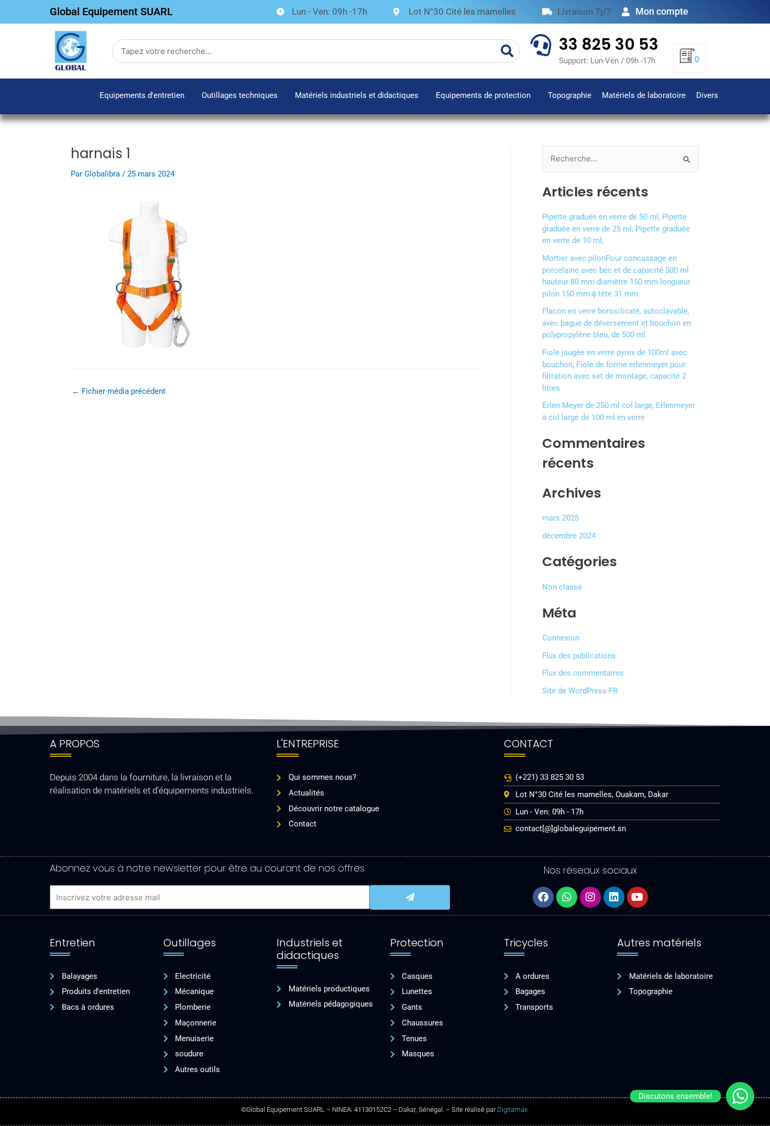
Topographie (569, 95)
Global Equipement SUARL (111, 11)
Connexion (560, 638)
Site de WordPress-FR (580, 691)
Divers (707, 95)
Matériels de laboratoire (644, 95)
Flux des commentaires (583, 673)
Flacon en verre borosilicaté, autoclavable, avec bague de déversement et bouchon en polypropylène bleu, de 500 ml (616, 322)
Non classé (562, 587)
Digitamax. (513, 1109)
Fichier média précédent (119, 391)
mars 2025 (560, 518)
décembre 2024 (569, 535)
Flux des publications (579, 655)
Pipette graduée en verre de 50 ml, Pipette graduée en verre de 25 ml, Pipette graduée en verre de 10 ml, (616, 228)
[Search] (507, 51)
